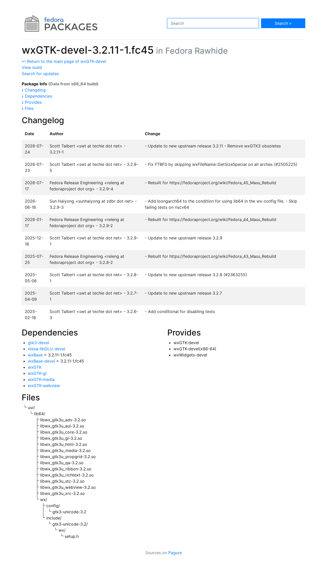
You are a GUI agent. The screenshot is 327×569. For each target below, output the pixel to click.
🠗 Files (27, 108)
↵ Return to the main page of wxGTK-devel (64, 61)
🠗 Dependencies (37, 96)
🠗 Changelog (34, 89)
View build (32, 67)
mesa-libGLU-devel (46, 348)
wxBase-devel (41, 361)
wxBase (35, 354)
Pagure (175, 552)
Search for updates (40, 73)
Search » (283, 23)
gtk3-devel (38, 342)
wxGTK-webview (44, 385)
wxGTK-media (41, 379)
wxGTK (35, 367)
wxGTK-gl (37, 373)
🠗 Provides (32, 102)
